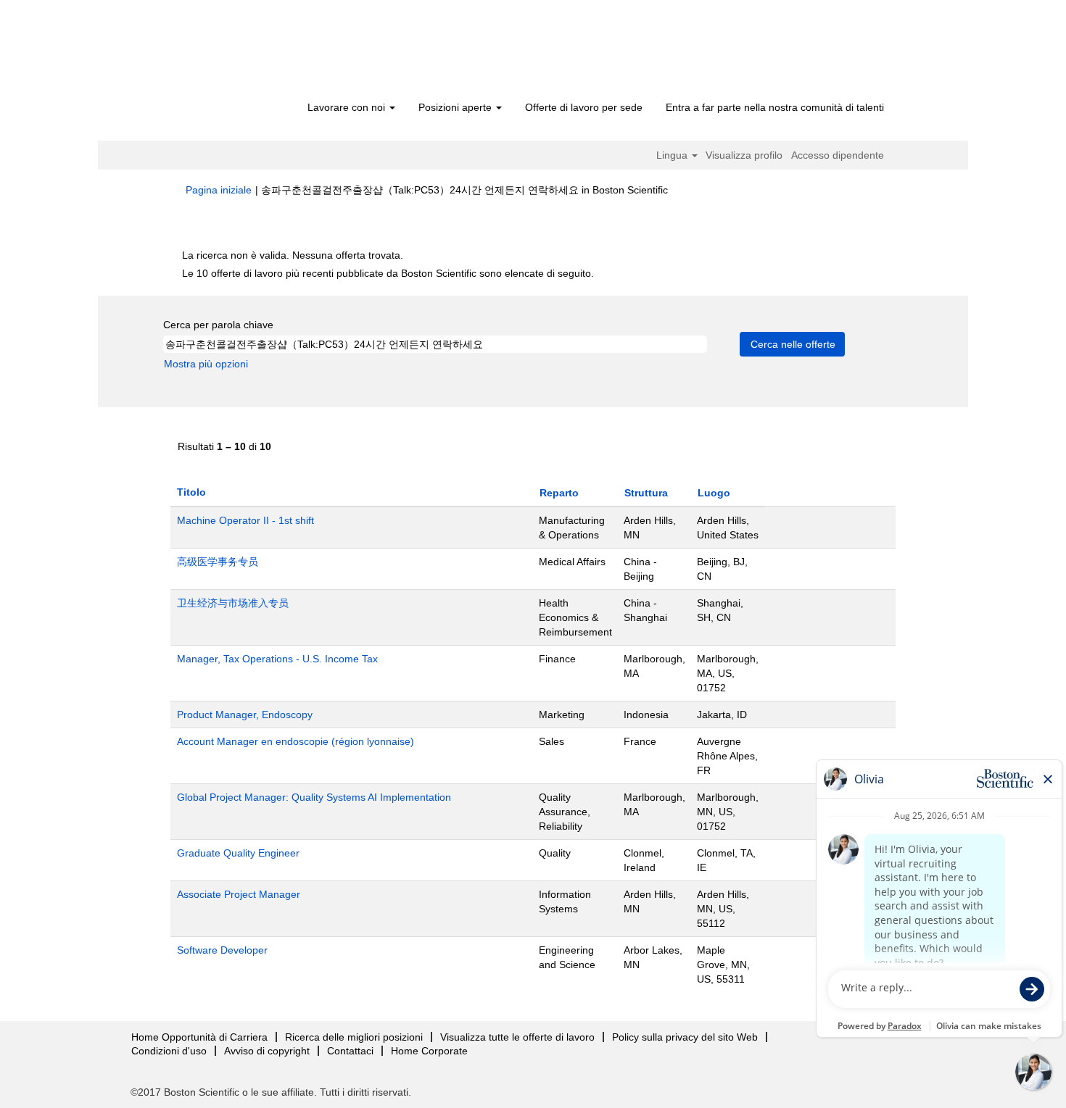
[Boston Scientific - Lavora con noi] (268, 52)
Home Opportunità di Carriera (199, 1037)
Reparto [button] (559, 493)
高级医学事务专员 (217, 561)
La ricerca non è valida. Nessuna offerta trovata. (292, 255)
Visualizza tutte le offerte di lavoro (517, 1037)
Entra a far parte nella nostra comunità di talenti (775, 107)
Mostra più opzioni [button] (206, 364)
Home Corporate (429, 1051)
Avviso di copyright (267, 1051)
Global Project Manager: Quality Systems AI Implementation (314, 797)
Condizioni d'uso (169, 1051)
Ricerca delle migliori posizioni (354, 1037)
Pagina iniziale (219, 190)
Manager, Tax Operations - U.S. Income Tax (277, 659)
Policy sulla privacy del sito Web (685, 1037)
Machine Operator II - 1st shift (245, 520)
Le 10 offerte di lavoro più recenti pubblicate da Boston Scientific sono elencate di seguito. (388, 273)
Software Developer (222, 950)
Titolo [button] (191, 492)
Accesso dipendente (837, 155)
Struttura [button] (646, 493)
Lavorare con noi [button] (347, 107)
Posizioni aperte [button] (456, 107)
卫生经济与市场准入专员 (233, 603)
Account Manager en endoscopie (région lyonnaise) (295, 741)
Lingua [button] (673, 155)
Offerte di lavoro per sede (584, 107)
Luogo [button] (714, 493)
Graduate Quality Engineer (238, 853)
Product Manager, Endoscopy (245, 714)
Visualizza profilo (744, 155)
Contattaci (350, 1051)
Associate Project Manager (238, 894)
